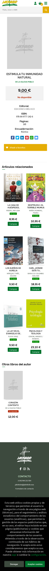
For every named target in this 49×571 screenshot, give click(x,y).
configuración (38, 554)
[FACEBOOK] (21, 469)
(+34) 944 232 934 (24, 480)
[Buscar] (46, 10)
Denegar (14, 564)
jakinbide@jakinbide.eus (24, 484)
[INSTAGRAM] (25, 469)
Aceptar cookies (35, 564)
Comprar (13, 224)
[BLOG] (28, 469)
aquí (14, 554)
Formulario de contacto (24, 488)
